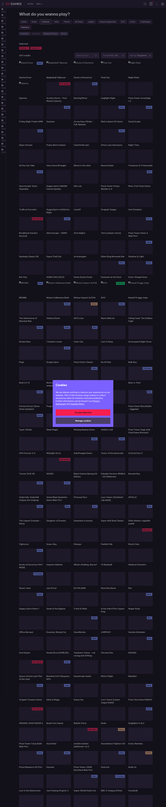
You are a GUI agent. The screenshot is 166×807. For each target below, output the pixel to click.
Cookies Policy (77, 404)
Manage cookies (83, 421)
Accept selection (83, 412)
